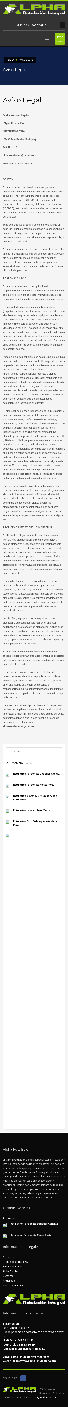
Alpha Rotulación (12, 1271)
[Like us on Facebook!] (23, 1378)
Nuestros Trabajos (13, 1285)
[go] (57, 752)
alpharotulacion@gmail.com (30, 1356)
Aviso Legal (9, 1257)
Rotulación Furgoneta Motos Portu (33, 784)
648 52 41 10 (39, 25)
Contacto (8, 1276)
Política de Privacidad (15, 1266)
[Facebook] (53, 25)
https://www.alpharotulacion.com (33, 1361)
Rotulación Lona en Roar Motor (31, 810)
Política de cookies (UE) (16, 1261)
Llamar (59, 38)
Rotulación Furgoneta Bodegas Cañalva (37, 773)
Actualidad (9, 1280)
